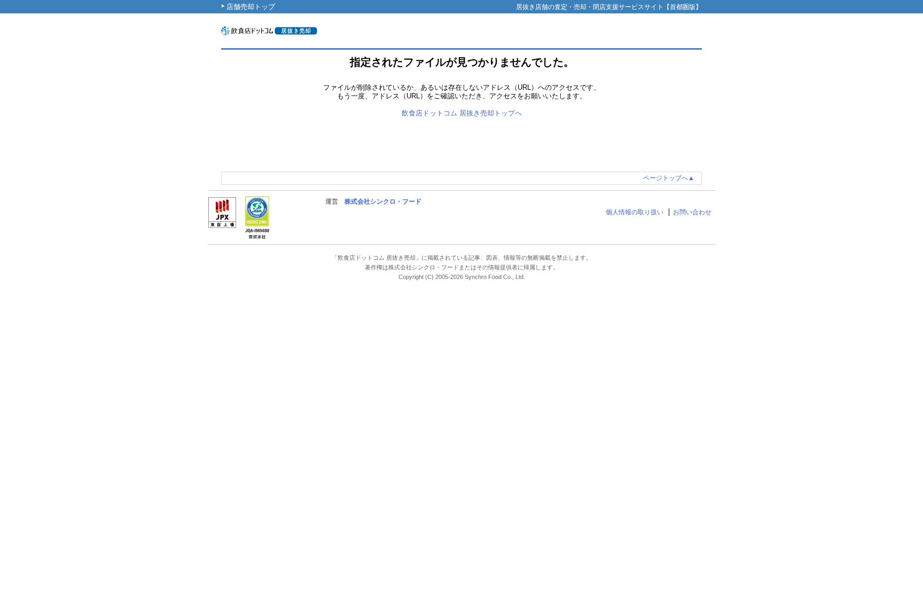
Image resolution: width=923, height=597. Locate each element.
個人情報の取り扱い (634, 212)
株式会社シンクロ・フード (383, 201)
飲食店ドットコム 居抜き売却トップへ (462, 113)
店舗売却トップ (250, 7)
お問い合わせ (692, 212)
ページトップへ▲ (668, 178)
